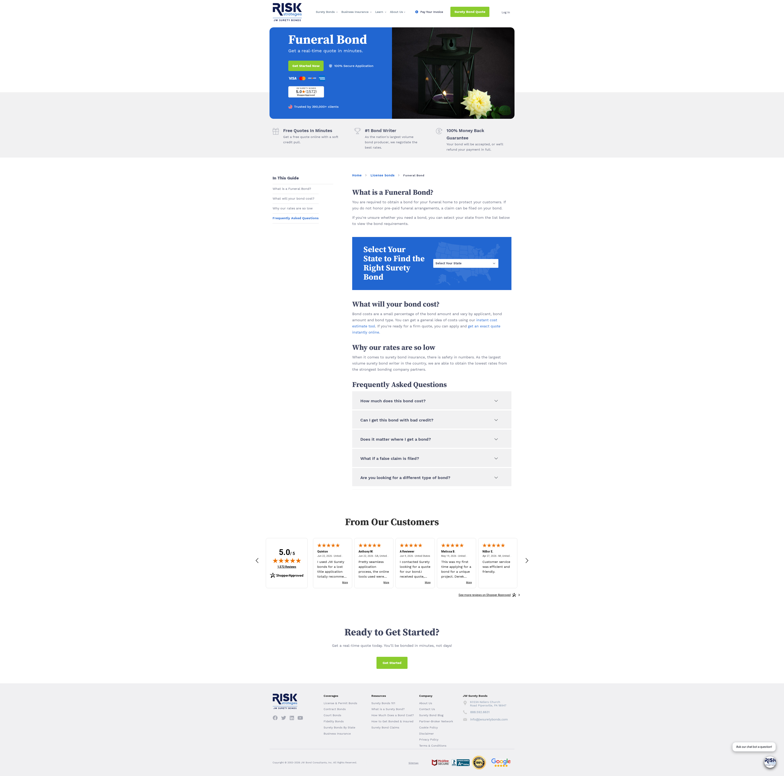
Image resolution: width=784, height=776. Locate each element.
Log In (506, 12)
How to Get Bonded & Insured (392, 721)
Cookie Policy (428, 727)
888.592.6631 (480, 712)
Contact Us (427, 709)
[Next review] (526, 560)
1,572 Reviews (286, 566)
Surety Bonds (325, 11)
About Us (396, 11)
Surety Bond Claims (385, 727)
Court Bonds (332, 715)
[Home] (287, 6)
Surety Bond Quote (469, 12)
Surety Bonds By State (339, 727)
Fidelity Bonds (334, 721)
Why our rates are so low (293, 208)
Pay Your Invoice (431, 11)
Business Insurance (355, 11)
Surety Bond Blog (431, 715)
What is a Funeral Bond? (292, 189)
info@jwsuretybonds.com (489, 719)
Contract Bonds (335, 709)
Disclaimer (426, 733)
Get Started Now (306, 66)
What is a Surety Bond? (388, 709)
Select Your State (448, 263)
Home (357, 175)
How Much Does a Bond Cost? (392, 715)
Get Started (392, 663)
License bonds (383, 175)
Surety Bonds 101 (383, 703)
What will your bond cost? (293, 198)
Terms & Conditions (432, 745)
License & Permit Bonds (340, 703)
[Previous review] (257, 560)
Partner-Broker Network (436, 721)
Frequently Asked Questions (296, 218)
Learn (379, 11)
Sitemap (414, 763)
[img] (287, 560)
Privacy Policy (428, 739)
